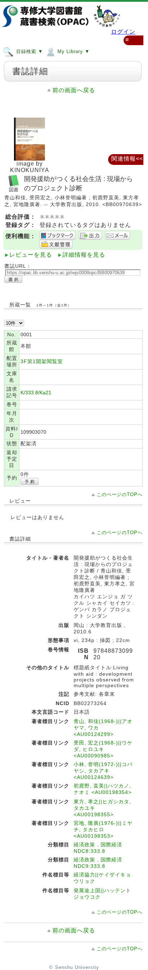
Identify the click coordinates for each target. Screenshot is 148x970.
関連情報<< (127, 159)
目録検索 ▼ (28, 51)
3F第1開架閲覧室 (41, 361)
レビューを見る (30, 255)
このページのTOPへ (120, 494)
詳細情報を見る (84, 255)
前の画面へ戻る (73, 90)
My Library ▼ (73, 51)
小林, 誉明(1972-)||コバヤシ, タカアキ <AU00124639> (103, 770)
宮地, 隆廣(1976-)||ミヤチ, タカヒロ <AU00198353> (103, 829)
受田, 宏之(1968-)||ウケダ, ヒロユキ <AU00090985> (103, 749)
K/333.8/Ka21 (35, 392)
